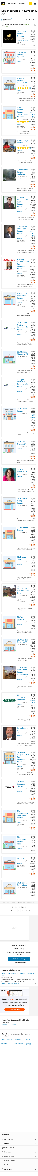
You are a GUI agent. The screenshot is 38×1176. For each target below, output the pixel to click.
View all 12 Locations (32, 114)
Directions (10, 983)
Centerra (13, 1024)
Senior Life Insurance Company (21, 33)
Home (3, 902)
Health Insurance (6, 1039)
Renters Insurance (22, 979)
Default (31, 20)
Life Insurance (21, 38)
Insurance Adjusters (29, 1040)
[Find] (30, 3)
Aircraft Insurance (29, 1043)
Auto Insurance (33, 979)
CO (8, 902)
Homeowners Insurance (18, 1040)
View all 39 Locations (32, 415)
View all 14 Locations (32, 702)
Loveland (13, 902)
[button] (35, 4)
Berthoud (4, 1024)
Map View (8, 19)
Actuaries (4, 1043)
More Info (25, 40)
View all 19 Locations (32, 233)
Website (19, 40)
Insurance (29, 119)
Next (29, 910)
